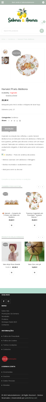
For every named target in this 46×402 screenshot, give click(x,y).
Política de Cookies (10, 341)
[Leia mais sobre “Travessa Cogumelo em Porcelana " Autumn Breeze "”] (34, 225)
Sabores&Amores (28, 2)
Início (3, 39)
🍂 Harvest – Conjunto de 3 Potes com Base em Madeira (11, 215)
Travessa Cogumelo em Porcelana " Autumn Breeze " (34, 215)
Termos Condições (10, 345)
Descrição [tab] (9, 129)
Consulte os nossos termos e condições (16, 179)
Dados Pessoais (9, 381)
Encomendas (8, 372)
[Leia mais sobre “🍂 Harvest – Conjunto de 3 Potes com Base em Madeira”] (11, 225)
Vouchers (6, 376)
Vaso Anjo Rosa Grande (11, 264)
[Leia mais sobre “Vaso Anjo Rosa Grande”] (11, 272)
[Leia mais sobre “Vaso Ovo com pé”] (34, 272)
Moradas (6, 385)
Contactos (5, 325)
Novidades (5, 316)
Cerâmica (11, 39)
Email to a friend (11, 95)
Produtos (5, 319)
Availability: (5, 93)
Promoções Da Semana (10, 314)
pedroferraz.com (31, 398)
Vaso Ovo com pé (34, 264)
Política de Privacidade (11, 336)
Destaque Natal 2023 (9, 322)
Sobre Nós (5, 311)
